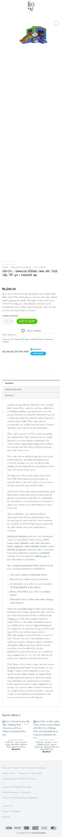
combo (27, 546)
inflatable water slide (30, 543)
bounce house (13, 543)
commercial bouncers (42, 625)
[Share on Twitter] (14, 360)
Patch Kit (22, 592)
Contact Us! (7, 806)
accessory (49, 550)
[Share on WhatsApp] (5, 360)
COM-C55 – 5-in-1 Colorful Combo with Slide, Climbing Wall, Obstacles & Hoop (16, 745)
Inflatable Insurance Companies (16, 792)
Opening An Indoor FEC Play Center (19, 779)
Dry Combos (40, 267)
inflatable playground (16, 550)
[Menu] (4, 5)
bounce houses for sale (34, 612)
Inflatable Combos (21, 267)
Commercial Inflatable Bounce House (29, 566)
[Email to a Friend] (19, 360)
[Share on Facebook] (9, 360)
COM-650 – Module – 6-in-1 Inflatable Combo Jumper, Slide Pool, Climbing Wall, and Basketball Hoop (47, 746)
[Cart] (58, 5)
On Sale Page (26, 609)
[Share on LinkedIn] (28, 360)
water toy (31, 550)
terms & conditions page (36, 556)
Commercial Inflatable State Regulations (20, 798)
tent (39, 550)
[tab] (31, 383)
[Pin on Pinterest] (23, 360)
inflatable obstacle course (42, 546)
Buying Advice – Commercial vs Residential (22, 773)
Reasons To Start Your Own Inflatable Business (24, 768)
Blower (13, 592)
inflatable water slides (29, 587)
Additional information (13, 389)
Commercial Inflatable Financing (16, 787)
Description (9, 383)
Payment (6, 817)
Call (9, 536)
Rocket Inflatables (19, 536)
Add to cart (27, 321)
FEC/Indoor (25, 339)
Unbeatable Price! (38, 575)
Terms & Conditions (11, 811)
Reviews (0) (9, 395)
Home (5, 267)
